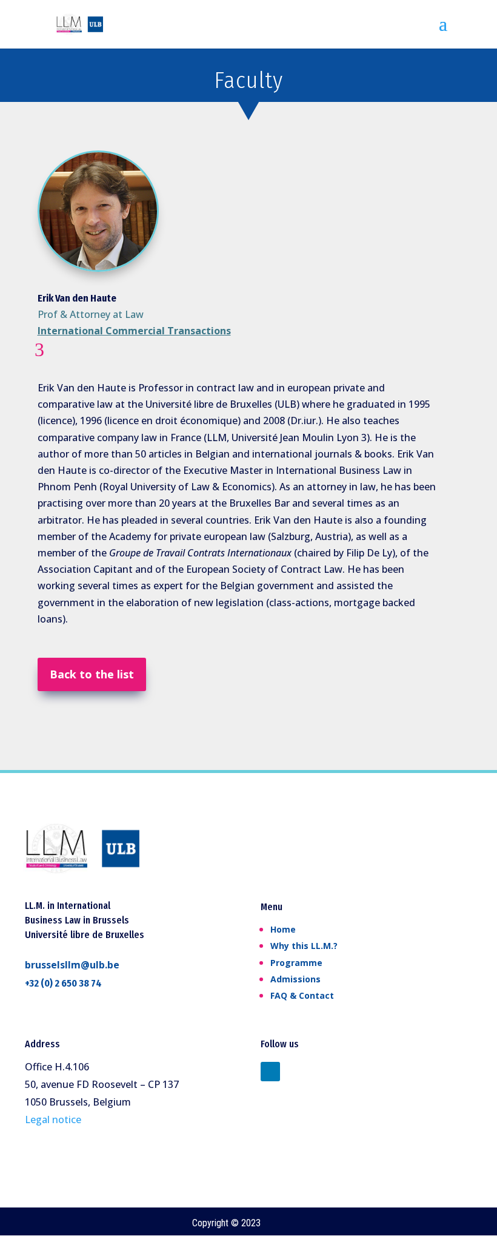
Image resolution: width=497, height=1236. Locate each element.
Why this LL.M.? (304, 945)
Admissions (295, 979)
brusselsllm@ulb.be (72, 964)
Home (283, 929)
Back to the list (92, 674)
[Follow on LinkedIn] (270, 1071)
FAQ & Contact (302, 995)
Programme (296, 962)
